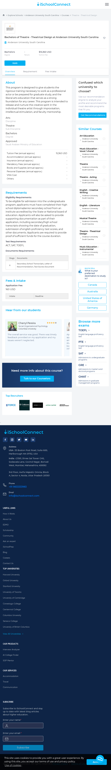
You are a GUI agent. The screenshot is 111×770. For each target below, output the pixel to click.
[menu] (107, 4)
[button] (100, 759)
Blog (5, 552)
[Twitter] (19, 439)
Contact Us (8, 563)
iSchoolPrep (8, 547)
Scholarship (8, 530)
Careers (6, 558)
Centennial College (12, 610)
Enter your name (12, 720)
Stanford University (11, 586)
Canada (92, 284)
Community (8, 536)
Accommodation (10, 676)
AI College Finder (10, 655)
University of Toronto (12, 592)
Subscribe (23, 747)
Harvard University (11, 575)
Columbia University (12, 615)
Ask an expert (9, 541)
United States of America (92, 299)
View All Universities (12, 634)
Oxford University (10, 581)
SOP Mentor (8, 661)
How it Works (9, 514)
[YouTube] (26, 439)
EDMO (6, 525)
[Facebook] (5, 439)
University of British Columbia (16, 627)
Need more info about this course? (37, 370)
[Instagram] (12, 439)
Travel (5, 682)
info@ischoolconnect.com (24, 495)
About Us (7, 519)
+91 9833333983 (18, 486)
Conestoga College (12, 604)
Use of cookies (13, 765)
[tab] (10, 71)
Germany (92, 307)
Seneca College (10, 621)
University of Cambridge (14, 598)
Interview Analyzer (11, 650)
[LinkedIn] (33, 439)
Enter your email (12, 733)
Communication (10, 687)
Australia (92, 291)
